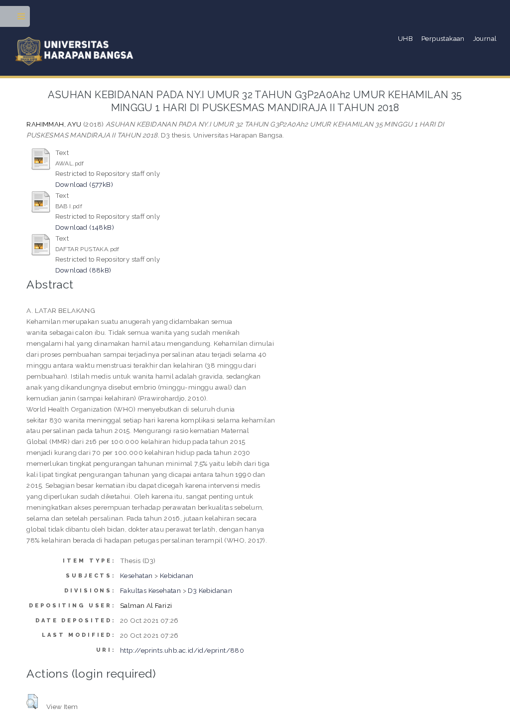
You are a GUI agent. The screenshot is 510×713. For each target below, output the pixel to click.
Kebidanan (177, 575)
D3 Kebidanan (210, 590)
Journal (485, 38)
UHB (405, 38)
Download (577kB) (84, 184)
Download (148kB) (84, 227)
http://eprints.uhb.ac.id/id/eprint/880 (182, 650)
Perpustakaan (443, 38)
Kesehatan (136, 575)
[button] (32, 701)
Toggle (21, 18)
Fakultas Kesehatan (150, 590)
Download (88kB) (83, 270)
